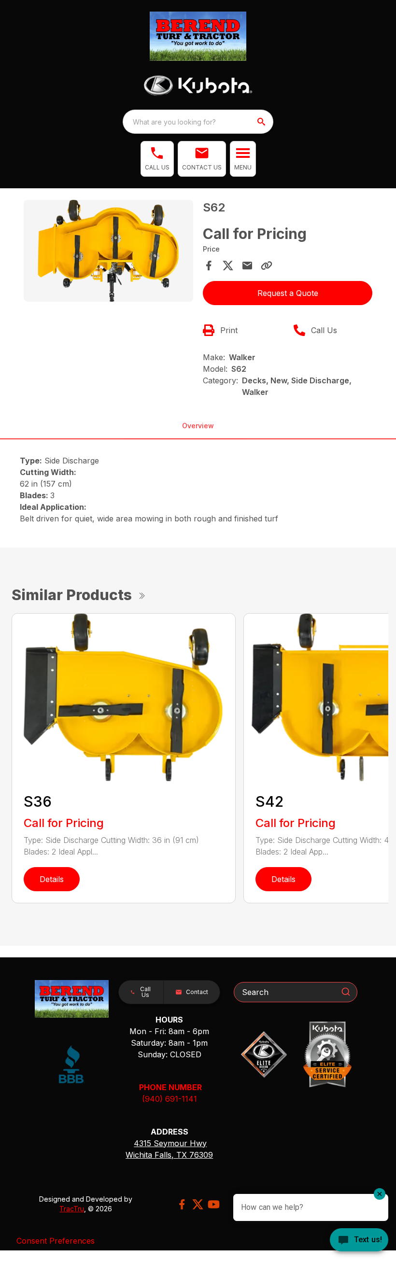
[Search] (345, 991)
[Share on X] (228, 265)
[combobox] (198, 121)
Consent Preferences (55, 1241)
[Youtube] (214, 1204)
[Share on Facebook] (208, 265)
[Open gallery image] (108, 251)
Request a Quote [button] (287, 293)
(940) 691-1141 (169, 1099)
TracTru (71, 1209)
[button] (157, 159)
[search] (262, 122)
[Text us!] (359, 1240)
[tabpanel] (108, 252)
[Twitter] (198, 1204)
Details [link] (52, 879)
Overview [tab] (198, 425)
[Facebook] (182, 1204)
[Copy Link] (266, 265)
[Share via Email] (247, 265)
